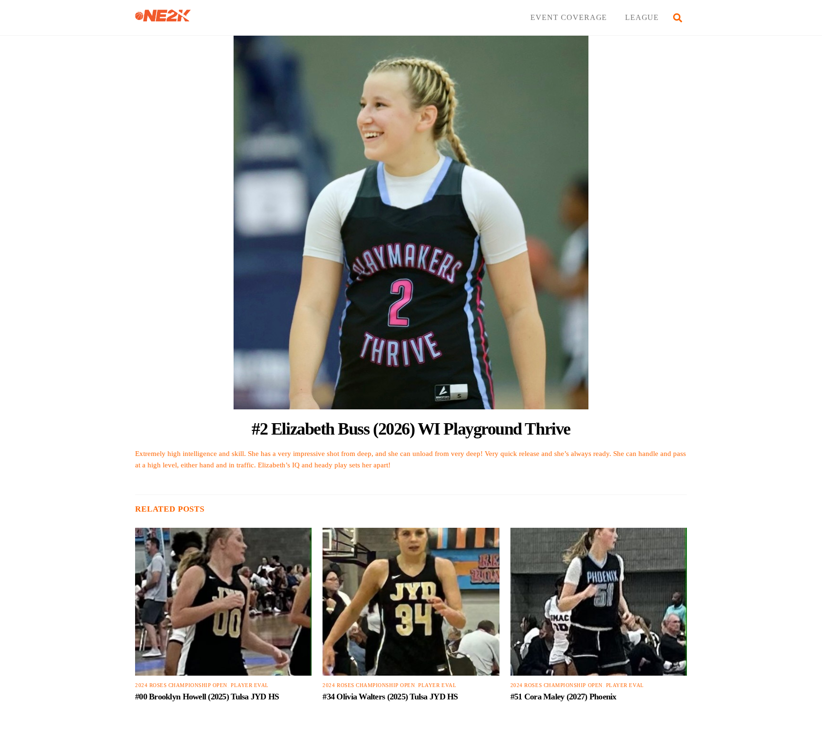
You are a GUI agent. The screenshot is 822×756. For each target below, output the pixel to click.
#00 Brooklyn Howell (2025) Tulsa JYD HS (207, 696)
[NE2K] (163, 17)
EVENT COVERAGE (568, 17)
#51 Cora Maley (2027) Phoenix (563, 696)
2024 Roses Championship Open (181, 685)
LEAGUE (642, 17)
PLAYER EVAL (250, 685)
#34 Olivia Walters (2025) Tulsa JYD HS (390, 696)
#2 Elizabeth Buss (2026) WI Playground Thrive (411, 428)
